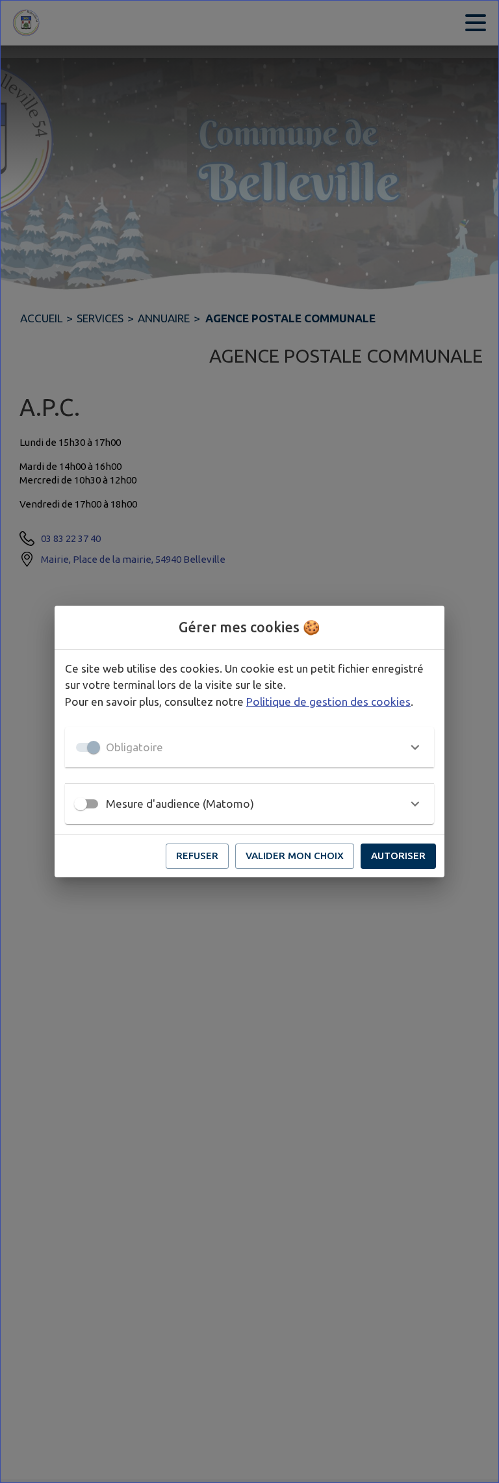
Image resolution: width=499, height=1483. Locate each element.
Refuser (197, 855)
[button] (249, 747)
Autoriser (398, 855)
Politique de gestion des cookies (328, 701)
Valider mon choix (295, 855)
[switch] (80, 804)
